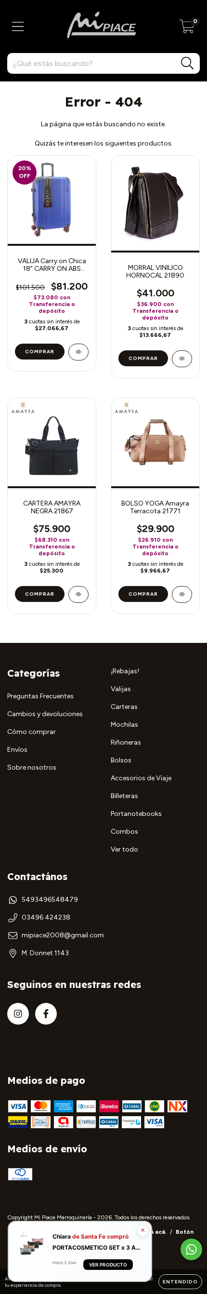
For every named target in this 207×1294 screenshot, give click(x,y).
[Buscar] (187, 63)
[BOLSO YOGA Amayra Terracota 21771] (182, 594)
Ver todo (124, 849)
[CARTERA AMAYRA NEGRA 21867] (78, 594)
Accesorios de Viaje (141, 778)
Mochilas (124, 724)
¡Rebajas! (125, 671)
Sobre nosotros (31, 767)
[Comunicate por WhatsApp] (191, 1249)
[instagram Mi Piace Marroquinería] (18, 1014)
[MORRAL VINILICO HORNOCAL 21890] (182, 358)
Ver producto (108, 1265)
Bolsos (121, 760)
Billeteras (124, 796)
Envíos (17, 750)
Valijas (121, 689)
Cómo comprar (31, 732)
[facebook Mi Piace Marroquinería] (46, 1014)
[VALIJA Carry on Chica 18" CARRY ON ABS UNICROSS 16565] (78, 352)
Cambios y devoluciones (45, 714)
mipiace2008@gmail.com (63, 935)
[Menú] (18, 27)
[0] (187, 29)
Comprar (39, 351)
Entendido (180, 1282)
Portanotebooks (136, 814)
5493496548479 (50, 899)
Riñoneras (126, 742)
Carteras (124, 707)
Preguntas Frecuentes (40, 696)
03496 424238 (46, 917)
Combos (124, 831)
